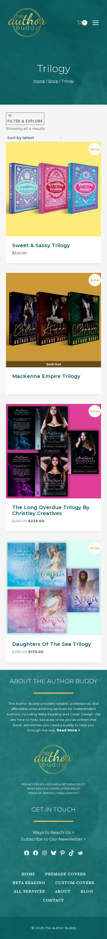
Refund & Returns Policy (66, 784)
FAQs (60, 793)
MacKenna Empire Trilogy (46, 376)
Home (28, 873)
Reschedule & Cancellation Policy (53, 788)
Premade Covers (65, 873)
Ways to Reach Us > (53, 832)
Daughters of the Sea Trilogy (51, 644)
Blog (87, 891)
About (63, 891)
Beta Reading (29, 882)
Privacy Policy (32, 784)
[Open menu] (98, 23)
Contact (72, 793)
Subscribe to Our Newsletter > (53, 839)
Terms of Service (41, 793)
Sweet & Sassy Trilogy (41, 245)
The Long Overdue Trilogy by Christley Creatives (51, 510)
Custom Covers (74, 882)
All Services (29, 891)
